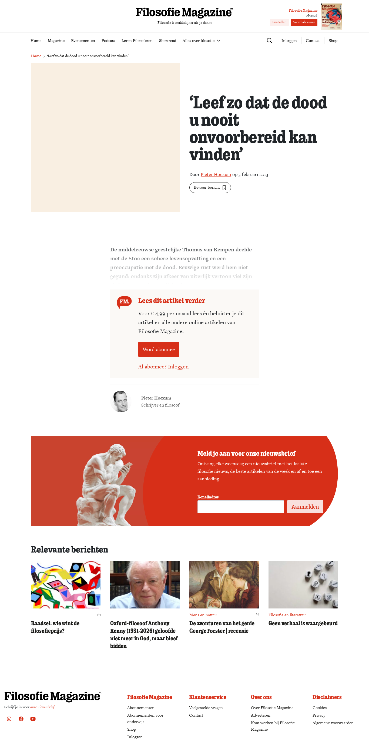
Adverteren (260, 715)
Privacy (319, 715)
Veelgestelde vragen (206, 707)
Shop (333, 40)
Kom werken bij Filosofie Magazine (273, 726)
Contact (313, 40)
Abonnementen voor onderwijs (145, 718)
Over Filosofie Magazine (272, 707)
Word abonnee (304, 22)
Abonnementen (141, 707)
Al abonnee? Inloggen (163, 366)
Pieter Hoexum (216, 174)
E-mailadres (208, 497)
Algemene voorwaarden (333, 723)
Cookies (320, 707)
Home (36, 55)
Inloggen (135, 737)
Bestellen (279, 22)
